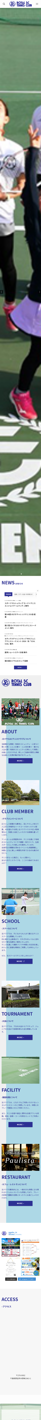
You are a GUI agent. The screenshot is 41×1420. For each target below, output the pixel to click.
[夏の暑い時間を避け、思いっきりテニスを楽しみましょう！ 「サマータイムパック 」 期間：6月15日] (30, 1266)
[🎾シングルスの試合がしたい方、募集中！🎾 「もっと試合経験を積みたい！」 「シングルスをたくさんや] (11, 1266)
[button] (1, 292)
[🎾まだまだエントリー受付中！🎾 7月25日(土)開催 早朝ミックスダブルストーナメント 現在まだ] (11, 1247)
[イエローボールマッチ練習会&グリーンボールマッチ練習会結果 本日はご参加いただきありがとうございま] (30, 1247)
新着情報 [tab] (8, 594)
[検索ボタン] (4, 4)
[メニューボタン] (37, 4)
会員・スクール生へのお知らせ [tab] (23, 594)
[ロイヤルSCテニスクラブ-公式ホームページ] (20, 4)
